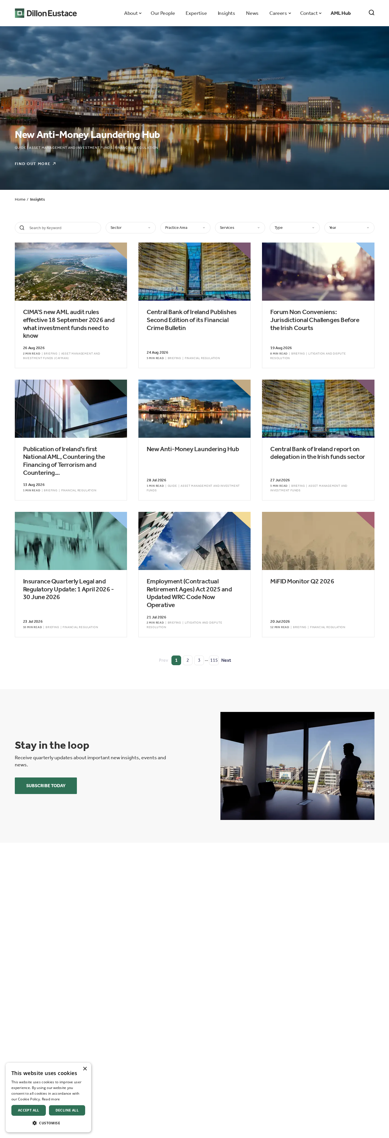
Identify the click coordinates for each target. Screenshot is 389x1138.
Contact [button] (309, 13)
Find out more (33, 163)
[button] (48, 1123)
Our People (163, 13)
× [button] (85, 1069)
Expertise (196, 13)
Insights (226, 13)
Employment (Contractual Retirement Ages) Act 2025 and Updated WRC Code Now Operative (189, 593)
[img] (297, 766)
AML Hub (341, 13)
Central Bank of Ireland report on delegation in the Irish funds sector (317, 453)
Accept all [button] (28, 1110)
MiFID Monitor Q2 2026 (302, 581)
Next (226, 660)
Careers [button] (278, 13)
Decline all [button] (67, 1110)
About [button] (131, 13)
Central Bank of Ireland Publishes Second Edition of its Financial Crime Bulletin (192, 319)
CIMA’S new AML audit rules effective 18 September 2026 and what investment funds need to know (69, 323)
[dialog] (48, 1097)
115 (214, 660)
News (252, 13)
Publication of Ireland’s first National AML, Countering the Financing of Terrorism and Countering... (64, 461)
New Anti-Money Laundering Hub (193, 449)
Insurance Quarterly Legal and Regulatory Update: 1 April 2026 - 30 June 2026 (68, 589)
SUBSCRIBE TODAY (45, 785)
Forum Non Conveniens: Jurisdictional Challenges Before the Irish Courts (314, 319)
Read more (51, 1099)
